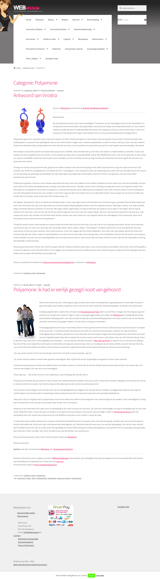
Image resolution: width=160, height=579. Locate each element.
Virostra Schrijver (48, 90)
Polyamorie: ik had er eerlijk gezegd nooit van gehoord (67, 289)
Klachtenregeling (25, 542)
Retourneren (22, 516)
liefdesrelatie (41, 478)
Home (28, 19)
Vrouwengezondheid (95, 49)
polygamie (52, 478)
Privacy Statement (26, 545)
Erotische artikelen (34, 29)
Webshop (40, 19)
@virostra (65, 108)
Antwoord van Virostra (35, 95)
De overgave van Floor (90, 311)
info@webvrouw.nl (31, 532)
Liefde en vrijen (49, 39)
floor (34, 478)
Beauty (51, 19)
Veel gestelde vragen (26, 513)
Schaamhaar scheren (74, 49)
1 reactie (60, 90)
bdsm (28, 478)
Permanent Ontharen (35, 49)
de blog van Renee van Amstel (95, 108)
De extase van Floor (122, 412)
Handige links (123, 506)
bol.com (60, 461)
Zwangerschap (51, 58)
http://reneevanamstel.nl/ (45, 464)
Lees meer (100, 575)
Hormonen (30, 39)
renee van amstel (63, 478)
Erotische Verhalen (58, 29)
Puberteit (56, 49)
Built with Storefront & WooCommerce (30, 564)
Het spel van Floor (102, 340)
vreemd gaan (76, 478)
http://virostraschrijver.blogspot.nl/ (58, 262)
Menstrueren (97, 39)
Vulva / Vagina (32, 58)
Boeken (65, 19)
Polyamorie (40, 273)
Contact (17, 535)
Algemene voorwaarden (28, 539)
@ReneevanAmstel (60, 458)
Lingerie (67, 39)
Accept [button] (91, 575)
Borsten (76, 19)
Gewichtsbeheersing (83, 29)
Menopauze (83, 39)
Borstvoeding (93, 19)
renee (39, 285)
